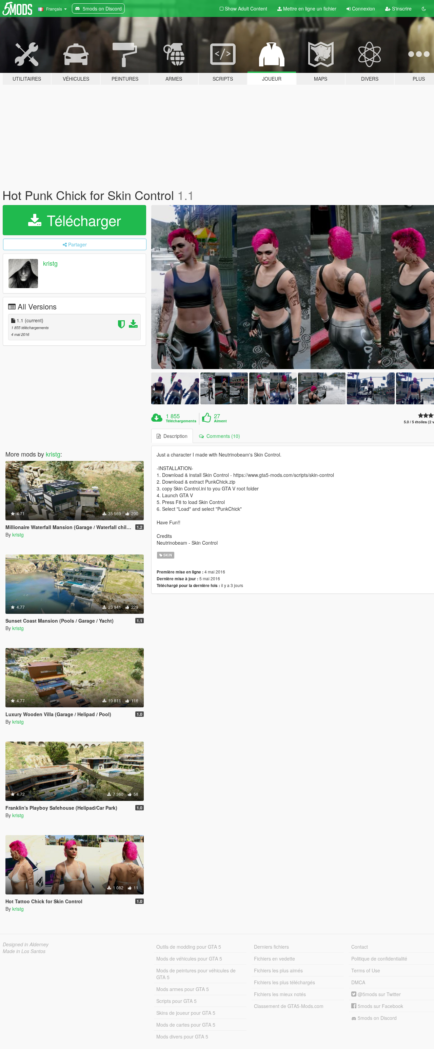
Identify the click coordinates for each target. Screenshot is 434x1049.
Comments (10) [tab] (222, 435)
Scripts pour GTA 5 (176, 1000)
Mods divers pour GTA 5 (182, 1036)
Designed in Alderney (25, 944)
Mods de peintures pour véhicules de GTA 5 (196, 974)
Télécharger (82, 220)
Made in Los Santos (24, 951)
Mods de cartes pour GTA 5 (185, 1024)
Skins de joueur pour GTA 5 (185, 1012)
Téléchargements (181, 421)
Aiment (220, 421)
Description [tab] (174, 435)
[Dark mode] (424, 8)
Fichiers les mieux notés (280, 994)
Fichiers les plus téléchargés (284, 982)
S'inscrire (401, 8)
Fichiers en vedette (274, 958)
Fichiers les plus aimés (278, 970)
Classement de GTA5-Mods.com (288, 1006)
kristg (50, 263)
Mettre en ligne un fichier (309, 8)
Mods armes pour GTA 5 (182, 989)
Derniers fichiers (271, 946)
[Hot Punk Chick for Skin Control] (175, 388)
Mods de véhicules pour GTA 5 (189, 958)
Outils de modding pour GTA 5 (188, 946)
